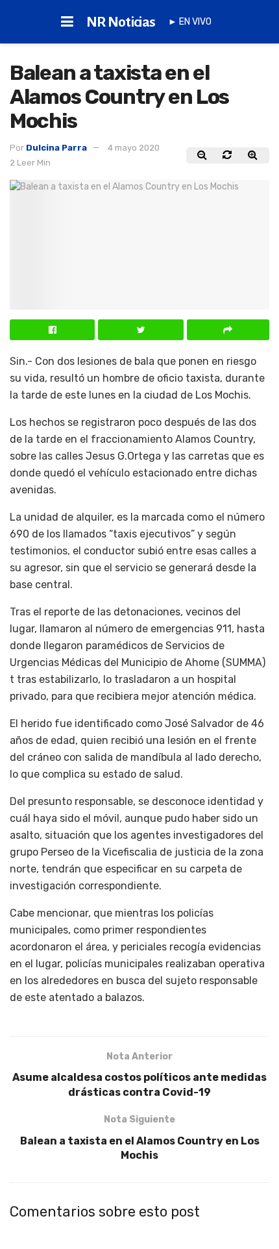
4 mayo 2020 (134, 148)
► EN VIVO (190, 21)
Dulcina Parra (56, 148)
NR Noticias (121, 22)
